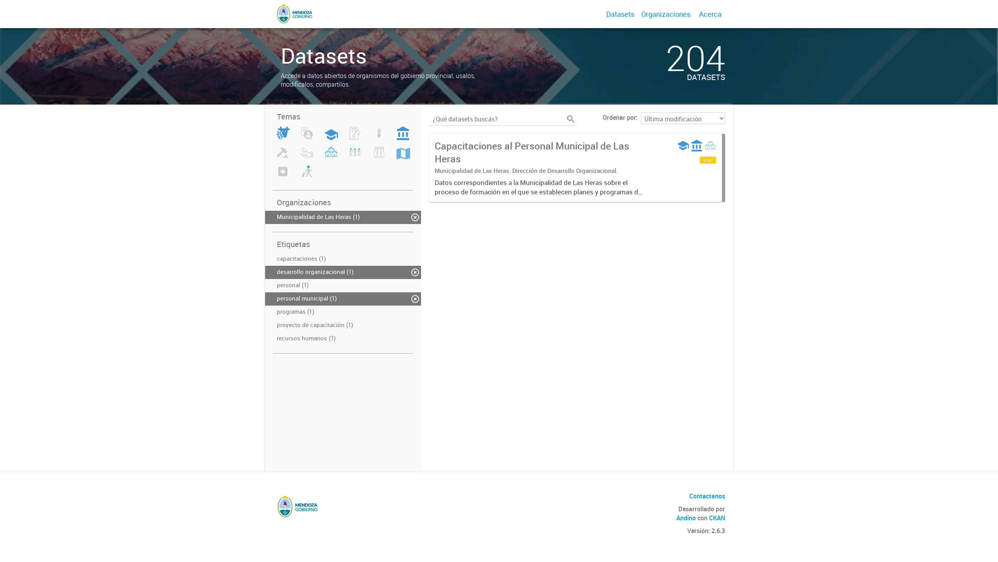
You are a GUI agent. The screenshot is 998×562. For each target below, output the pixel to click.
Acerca (710, 14)
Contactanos (707, 496)
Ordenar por (619, 117)
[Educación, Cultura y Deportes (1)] (331, 137)
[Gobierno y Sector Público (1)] (403, 137)
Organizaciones (665, 14)
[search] (570, 119)
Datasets (620, 14)
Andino (686, 518)
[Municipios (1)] (331, 157)
